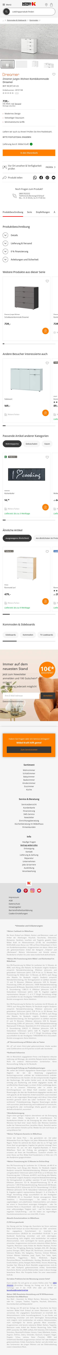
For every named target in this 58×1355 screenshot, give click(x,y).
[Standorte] (46, 4)
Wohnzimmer (29, 770)
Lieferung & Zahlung (29, 855)
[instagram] (32, 890)
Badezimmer (29, 780)
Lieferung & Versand (21, 243)
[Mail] (53, 177)
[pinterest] (26, 890)
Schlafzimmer (29, 773)
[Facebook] (41, 177)
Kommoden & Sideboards (19, 624)
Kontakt (29, 851)
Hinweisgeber (15, 907)
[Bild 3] (35, 64)
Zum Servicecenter (29, 749)
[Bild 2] (21, 64)
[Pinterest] (47, 177)
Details (14, 235)
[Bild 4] (49, 64)
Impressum (14, 897)
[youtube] (39, 890)
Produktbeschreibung (13, 212)
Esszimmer (29, 786)
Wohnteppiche (12, 444)
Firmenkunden (29, 827)
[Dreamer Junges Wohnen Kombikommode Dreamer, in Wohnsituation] (29, 41)
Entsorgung (29, 848)
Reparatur (29, 858)
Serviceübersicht (29, 804)
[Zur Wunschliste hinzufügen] (53, 74)
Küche (29, 789)
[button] (6, 4)
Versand (18, 104)
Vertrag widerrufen (29, 845)
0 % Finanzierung (19, 251)
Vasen (47, 444)
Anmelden (48, 695)
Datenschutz (14, 903)
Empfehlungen (43, 212)
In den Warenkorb (29, 152)
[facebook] (19, 890)
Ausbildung (29, 868)
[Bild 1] (7, 64)
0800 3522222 (24, 193)
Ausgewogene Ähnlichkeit (17, 538)
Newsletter (29, 817)
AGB (11, 900)
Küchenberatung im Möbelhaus (29, 824)
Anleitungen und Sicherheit (24, 259)
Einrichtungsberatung (29, 820)
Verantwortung (29, 871)
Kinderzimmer (29, 783)
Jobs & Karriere (29, 864)
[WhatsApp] (35, 177)
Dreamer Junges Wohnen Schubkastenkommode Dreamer (26, 279)
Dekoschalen (31, 444)
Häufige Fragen (29, 842)
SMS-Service (29, 814)
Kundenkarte (29, 807)
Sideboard (7, 360)
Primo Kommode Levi (12, 548)
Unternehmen (29, 861)
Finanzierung (29, 811)
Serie (29, 212)
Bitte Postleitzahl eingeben (17, 137)
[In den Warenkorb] (45, 331)
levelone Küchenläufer (13, 454)
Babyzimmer (29, 776)
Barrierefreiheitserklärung (21, 910)
